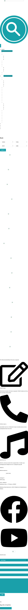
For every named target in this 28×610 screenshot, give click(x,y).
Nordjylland (6, 59)
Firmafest (4, 87)
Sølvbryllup (6, 84)
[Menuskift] (0, 45)
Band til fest (5, 99)
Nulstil (3, 150)
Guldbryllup (6, 86)
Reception (4, 97)
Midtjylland (6, 57)
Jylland (4, 54)
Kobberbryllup (7, 82)
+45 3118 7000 (3, 473)
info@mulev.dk (2, 475)
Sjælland (4, 62)
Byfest (4, 95)
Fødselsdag (5, 94)
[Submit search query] (10, 608)
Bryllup (4, 79)
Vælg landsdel (5, 52)
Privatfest (4, 89)
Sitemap (1, 491)
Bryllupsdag (7, 81)
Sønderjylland (7, 56)
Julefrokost (5, 92)
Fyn (3, 61)
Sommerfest (5, 90)
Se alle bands (5, 77)
